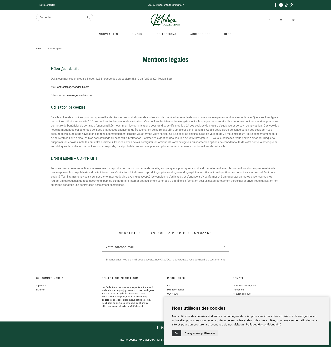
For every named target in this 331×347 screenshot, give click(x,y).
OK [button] (176, 333)
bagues (121, 296)
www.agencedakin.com (80, 95)
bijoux (150, 290)
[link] (263, 324)
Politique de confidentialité (263, 324)
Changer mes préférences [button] (200, 333)
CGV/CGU (166, 259)
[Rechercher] (88, 17)
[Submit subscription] (223, 247)
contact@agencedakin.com (73, 87)
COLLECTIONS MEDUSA (141, 340)
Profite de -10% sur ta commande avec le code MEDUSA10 (233, 5)
